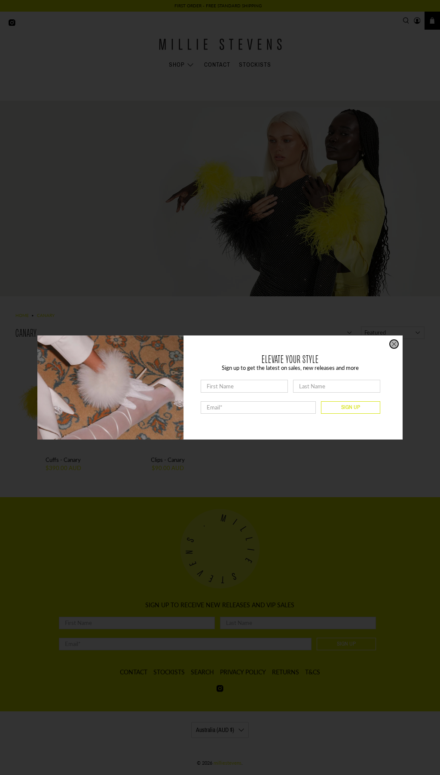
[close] (394, 344)
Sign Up (350, 407)
